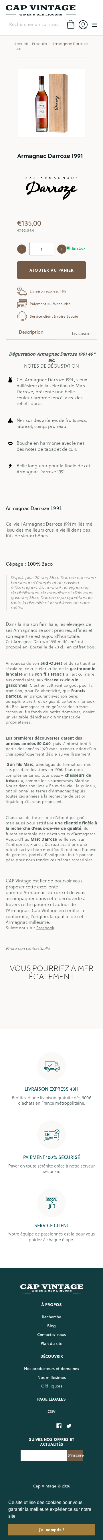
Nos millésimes (51, 1377)
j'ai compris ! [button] (51, 1529)
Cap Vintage (44, 1486)
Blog (51, 1326)
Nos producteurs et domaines (51, 1368)
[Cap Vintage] (51, 10)
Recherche (51, 1317)
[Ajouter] (61, 249)
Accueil (21, 43)
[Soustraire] (21, 249)
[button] (18, 1516)
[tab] (31, 333)
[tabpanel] (51, 647)
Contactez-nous (51, 1334)
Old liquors (51, 1386)
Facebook (45, 928)
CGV (51, 1411)
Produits (39, 43)
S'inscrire (75, 1455)
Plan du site (51, 1343)
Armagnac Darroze (43, 892)
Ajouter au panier (51, 270)
